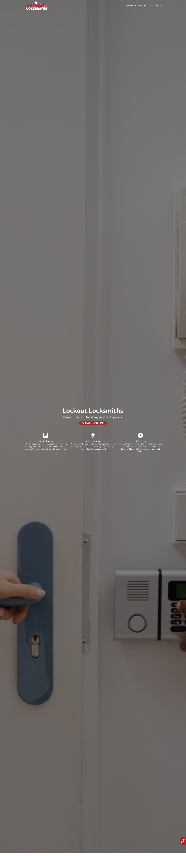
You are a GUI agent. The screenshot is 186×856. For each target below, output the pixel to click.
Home (126, 5)
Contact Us (157, 5)
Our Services (135, 5)
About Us (147, 5)
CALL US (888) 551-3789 (94, 423)
